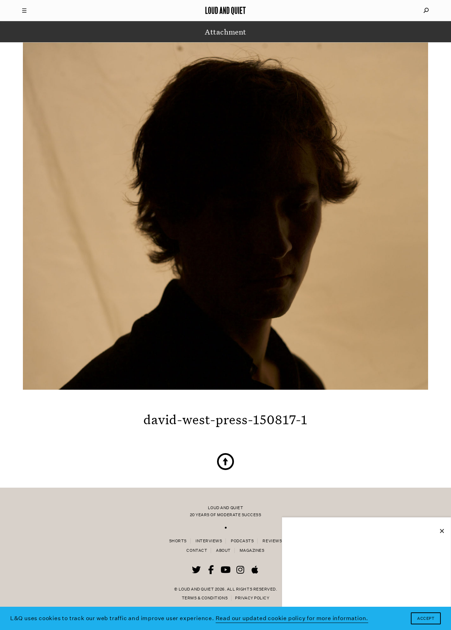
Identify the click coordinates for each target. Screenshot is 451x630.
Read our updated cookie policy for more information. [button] (292, 618)
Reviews (272, 541)
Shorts (178, 541)
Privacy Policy (252, 598)
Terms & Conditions (205, 598)
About (223, 550)
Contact (196, 550)
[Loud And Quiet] (225, 10)
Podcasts (242, 541)
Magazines (252, 550)
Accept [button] (425, 618)
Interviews (209, 541)
